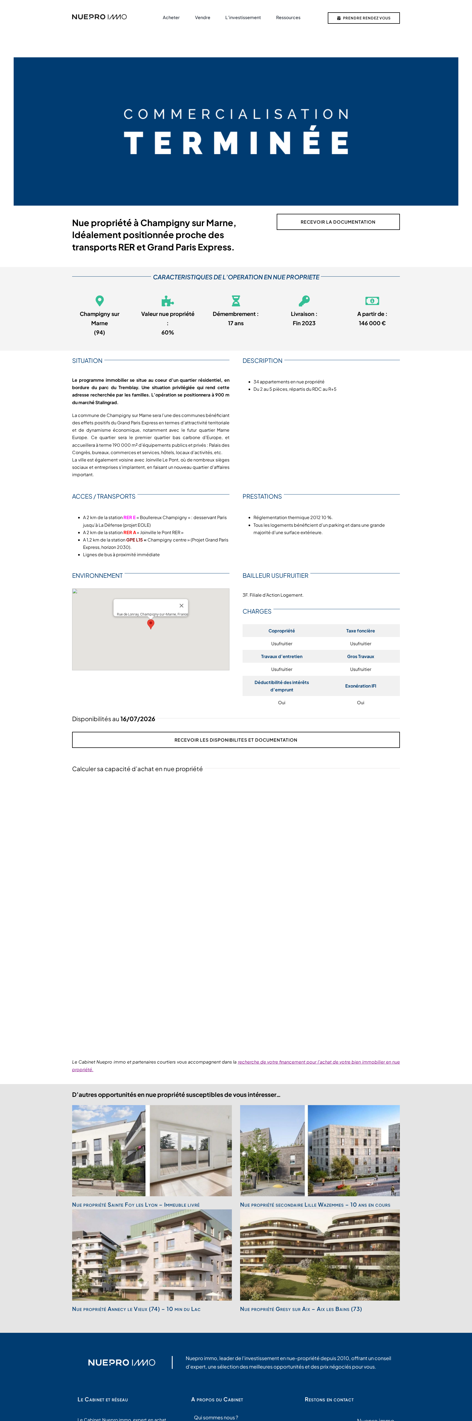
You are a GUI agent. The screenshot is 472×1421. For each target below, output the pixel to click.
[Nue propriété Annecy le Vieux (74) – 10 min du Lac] (152, 1255)
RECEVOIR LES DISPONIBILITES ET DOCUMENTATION (236, 740)
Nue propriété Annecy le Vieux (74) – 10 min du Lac (136, 1308)
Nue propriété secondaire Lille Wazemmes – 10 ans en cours (315, 1204)
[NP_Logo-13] (99, 16)
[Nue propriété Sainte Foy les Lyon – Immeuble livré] (152, 1150)
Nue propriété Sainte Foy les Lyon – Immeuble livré (136, 1204)
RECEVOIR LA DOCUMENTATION (338, 222)
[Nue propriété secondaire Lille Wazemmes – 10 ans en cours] (320, 1150)
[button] (150, 624)
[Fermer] (181, 605)
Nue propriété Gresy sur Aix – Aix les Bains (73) (301, 1308)
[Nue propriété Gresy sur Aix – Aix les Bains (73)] (320, 1255)
